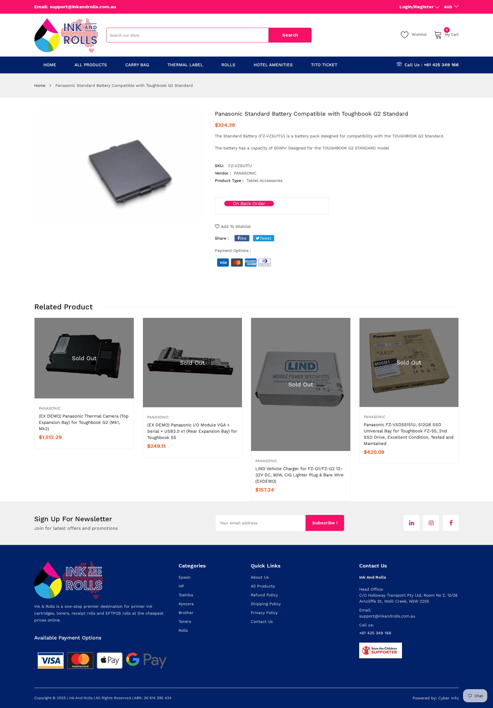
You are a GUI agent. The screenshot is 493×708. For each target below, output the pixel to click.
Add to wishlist (236, 226)
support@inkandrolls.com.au (387, 616)
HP (181, 586)
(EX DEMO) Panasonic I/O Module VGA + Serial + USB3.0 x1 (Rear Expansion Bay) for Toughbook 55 (192, 431)
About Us (260, 577)
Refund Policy (264, 595)
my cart (452, 34)
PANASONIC (49, 408)
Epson (185, 577)
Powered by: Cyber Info (436, 698)
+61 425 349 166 (441, 64)
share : (222, 238)
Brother (186, 612)
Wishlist (419, 34)
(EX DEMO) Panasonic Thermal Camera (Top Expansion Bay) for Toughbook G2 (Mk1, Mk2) (83, 422)
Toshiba (186, 595)
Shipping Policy (266, 603)
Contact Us (262, 621)
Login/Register (416, 6)
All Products (263, 586)
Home (39, 85)
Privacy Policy (264, 612)
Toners (185, 621)
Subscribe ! (325, 523)
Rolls (183, 630)
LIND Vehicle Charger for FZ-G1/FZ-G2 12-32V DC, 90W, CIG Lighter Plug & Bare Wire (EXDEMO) (299, 475)
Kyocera (186, 603)
